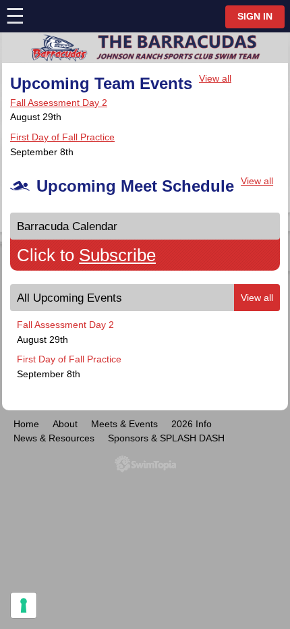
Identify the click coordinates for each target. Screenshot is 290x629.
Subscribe (117, 255)
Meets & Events (124, 423)
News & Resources (53, 438)
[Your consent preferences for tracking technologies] (23, 605)
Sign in (254, 16)
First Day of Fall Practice (62, 137)
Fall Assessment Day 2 (58, 102)
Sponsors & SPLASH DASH (166, 438)
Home (26, 423)
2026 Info (191, 423)
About (65, 423)
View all (215, 78)
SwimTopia (145, 464)
